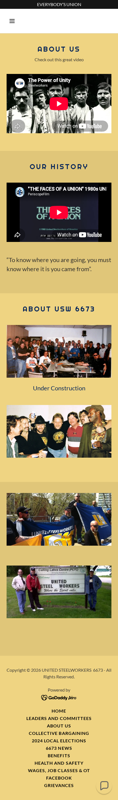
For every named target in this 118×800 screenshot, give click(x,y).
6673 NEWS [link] (59, 748)
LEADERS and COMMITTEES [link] (58, 718)
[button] (14, 20)
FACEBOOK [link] (59, 777)
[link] (59, 697)
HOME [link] (59, 710)
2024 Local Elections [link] (59, 740)
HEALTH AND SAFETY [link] (59, 763)
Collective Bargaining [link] (59, 733)
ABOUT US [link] (59, 725)
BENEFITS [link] (59, 755)
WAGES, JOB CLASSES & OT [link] (59, 770)
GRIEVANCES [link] (59, 785)
